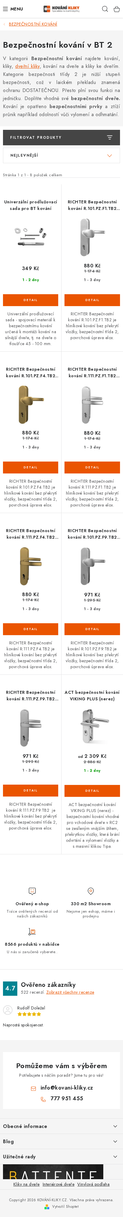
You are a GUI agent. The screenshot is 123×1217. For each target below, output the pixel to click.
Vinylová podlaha (93, 1184)
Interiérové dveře (59, 1184)
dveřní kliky (27, 66)
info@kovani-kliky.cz (67, 1088)
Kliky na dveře (26, 1184)
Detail (30, 300)
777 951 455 (66, 1098)
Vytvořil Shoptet (65, 1206)
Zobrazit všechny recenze (70, 992)
